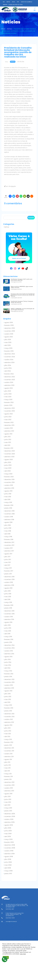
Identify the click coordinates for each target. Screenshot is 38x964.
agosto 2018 (8, 522)
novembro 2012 (9, 717)
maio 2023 (7, 397)
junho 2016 (7, 594)
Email (13, 2)
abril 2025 (7, 345)
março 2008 (8, 871)
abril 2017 (7, 565)
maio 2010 (7, 802)
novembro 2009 (9, 816)
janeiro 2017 (8, 574)
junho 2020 (8, 465)
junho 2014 (7, 662)
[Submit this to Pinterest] (17, 196)
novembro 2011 (9, 751)
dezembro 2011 (9, 748)
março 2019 (8, 502)
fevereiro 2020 (9, 477)
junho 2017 (7, 559)
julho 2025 (7, 339)
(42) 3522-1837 (10, 909)
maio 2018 (7, 531)
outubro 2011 (8, 754)
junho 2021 (7, 439)
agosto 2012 (8, 725)
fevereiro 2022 (8, 422)
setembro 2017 (9, 551)
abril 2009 (7, 836)
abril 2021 (7, 445)
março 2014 (8, 671)
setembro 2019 (9, 488)
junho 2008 (8, 862)
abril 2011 (7, 771)
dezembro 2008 (9, 845)
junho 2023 (7, 394)
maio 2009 (7, 834)
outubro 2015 (8, 617)
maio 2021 (7, 442)
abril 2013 (7, 702)
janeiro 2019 (8, 508)
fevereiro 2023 (8, 402)
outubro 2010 (8, 788)
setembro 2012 (9, 722)
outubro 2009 (8, 819)
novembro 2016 (9, 579)
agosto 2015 (8, 622)
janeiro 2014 (8, 676)
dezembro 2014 (9, 645)
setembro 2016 (9, 585)
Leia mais (23, 954)
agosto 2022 (8, 414)
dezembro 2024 (9, 354)
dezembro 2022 (9, 408)
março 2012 (8, 739)
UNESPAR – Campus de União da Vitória (13, 4)
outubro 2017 (8, 548)
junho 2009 (8, 831)
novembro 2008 (9, 848)
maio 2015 (7, 631)
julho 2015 (7, 625)
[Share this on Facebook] (10, 196)
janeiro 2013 (8, 711)
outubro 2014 (8, 651)
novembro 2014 (9, 648)
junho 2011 (7, 765)
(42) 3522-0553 (10, 918)
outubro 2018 (8, 517)
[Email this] (28, 196)
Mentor (8, 2)
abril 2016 (7, 599)
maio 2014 (7, 665)
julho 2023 (7, 391)
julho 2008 (7, 859)
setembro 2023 (9, 385)
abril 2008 (7, 868)
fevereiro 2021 (8, 448)
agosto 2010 (8, 794)
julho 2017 (7, 557)
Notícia (6, 227)
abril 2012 (7, 736)
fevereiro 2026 (9, 325)
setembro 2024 (9, 362)
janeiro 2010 (8, 811)
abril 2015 (7, 634)
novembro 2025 (9, 331)
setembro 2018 (9, 519)
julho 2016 (7, 591)
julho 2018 (7, 525)
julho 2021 (7, 437)
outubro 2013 (8, 685)
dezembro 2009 (9, 814)
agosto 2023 (8, 388)
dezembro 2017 (9, 542)
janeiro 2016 (8, 608)
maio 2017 (7, 562)
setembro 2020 (9, 457)
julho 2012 (7, 728)
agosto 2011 (8, 759)
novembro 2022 (9, 411)
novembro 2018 (9, 514)
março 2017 (8, 568)
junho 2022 (7, 417)
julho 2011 (7, 762)
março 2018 (8, 537)
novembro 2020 (9, 454)
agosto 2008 (8, 856)
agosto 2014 (8, 657)
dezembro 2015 (9, 611)
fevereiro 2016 (8, 605)
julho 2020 (7, 462)
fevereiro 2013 (8, 708)
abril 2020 (7, 471)
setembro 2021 (9, 431)
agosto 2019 (8, 491)
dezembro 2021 (9, 425)
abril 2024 (7, 371)
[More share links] (31, 196)
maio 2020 (7, 468)
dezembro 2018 (9, 511)
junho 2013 (7, 696)
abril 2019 (7, 499)
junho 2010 (7, 799)
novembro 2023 (9, 380)
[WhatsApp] (20, 196)
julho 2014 (7, 659)
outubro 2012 (8, 719)
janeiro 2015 (8, 642)
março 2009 (8, 839)
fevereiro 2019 (8, 505)
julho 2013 (7, 694)
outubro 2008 (8, 851)
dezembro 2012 (9, 714)
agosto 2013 (8, 691)
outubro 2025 (8, 334)
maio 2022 (7, 420)
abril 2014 (7, 668)
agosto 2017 (8, 554)
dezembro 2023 (9, 377)
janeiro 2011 (8, 779)
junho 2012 (7, 731)
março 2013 (8, 705)
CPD (18, 2)
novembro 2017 (9, 545)
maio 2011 (7, 768)
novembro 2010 (9, 785)
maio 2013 (7, 699)
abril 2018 (7, 534)
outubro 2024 (8, 360)
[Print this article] (24, 196)
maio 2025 (7, 342)
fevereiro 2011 (8, 776)
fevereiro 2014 (8, 674)
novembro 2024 (9, 357)
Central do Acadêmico (26, 2)
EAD (4, 2)
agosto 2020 (8, 459)
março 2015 (8, 637)
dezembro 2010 (9, 782)
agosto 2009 (8, 825)
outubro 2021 (8, 428)
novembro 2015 (9, 614)
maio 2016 (7, 597)
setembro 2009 (9, 822)
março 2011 (8, 774)
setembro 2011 (9, 756)
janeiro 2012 (8, 745)
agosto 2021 (8, 434)
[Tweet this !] (13, 196)
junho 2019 (7, 494)
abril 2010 (7, 805)
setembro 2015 (9, 619)
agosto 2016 (8, 588)
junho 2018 (7, 528)
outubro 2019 (8, 485)
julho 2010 (7, 796)
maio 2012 (7, 734)
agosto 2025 (8, 337)
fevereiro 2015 (8, 639)
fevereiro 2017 (8, 571)
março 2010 (8, 808)
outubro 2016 (8, 582)
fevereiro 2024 (9, 374)
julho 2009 (7, 828)
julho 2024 (7, 365)
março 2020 (8, 474)
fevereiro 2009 (9, 842)
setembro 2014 (9, 654)
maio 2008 (7, 865)
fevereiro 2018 (8, 539)
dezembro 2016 (9, 577)
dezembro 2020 (9, 451)
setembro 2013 (9, 688)
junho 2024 (8, 368)
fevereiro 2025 (9, 351)
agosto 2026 (8, 322)
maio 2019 (7, 497)
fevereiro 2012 (8, 742)
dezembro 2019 (9, 479)
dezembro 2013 (9, 679)
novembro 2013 (9, 682)
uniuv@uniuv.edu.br (11, 921)
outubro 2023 (8, 382)
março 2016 (8, 602)
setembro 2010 (9, 791)
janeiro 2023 (8, 405)
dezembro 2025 (9, 328)
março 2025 (8, 348)
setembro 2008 (9, 854)
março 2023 (8, 399)
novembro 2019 (9, 482)
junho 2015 (7, 628)
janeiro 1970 (8, 874)
